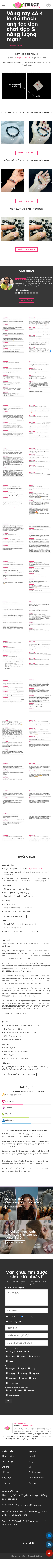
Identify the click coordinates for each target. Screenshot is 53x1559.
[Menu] (3, 4)
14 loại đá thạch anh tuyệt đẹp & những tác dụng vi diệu (21, 1235)
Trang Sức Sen (27, 1425)
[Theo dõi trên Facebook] (20, 1543)
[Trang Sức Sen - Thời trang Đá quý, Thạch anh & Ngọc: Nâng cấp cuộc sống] (26, 5)
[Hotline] (50, 1554)
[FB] (50, 1536)
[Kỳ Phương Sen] (7, 1427)
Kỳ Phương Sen (20, 1423)
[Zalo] (50, 1545)
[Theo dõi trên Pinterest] (33, 1543)
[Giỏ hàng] (48, 5)
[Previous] (1, 134)
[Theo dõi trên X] (26, 1543)
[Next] (51, 134)
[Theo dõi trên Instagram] (23, 1543)
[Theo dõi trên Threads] (30, 1543)
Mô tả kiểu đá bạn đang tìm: (14, 1287)
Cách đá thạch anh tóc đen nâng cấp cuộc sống (23, 1200)
